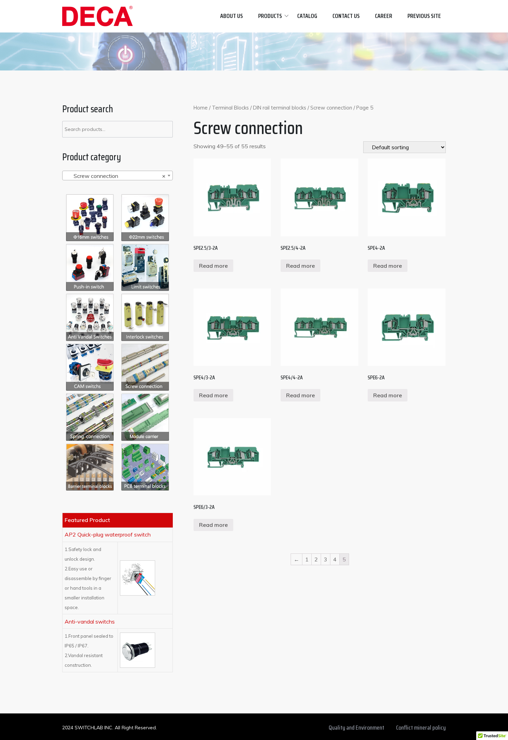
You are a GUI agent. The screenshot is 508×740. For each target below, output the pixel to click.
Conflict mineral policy (421, 727)
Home (201, 107)
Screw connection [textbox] (115, 175)
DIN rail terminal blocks (279, 107)
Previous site (424, 16)
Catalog (307, 16)
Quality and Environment (356, 727)
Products (270, 16)
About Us (231, 16)
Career (383, 16)
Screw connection (331, 107)
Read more (213, 265)
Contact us (346, 16)
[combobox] (117, 175)
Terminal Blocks (230, 107)
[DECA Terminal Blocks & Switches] (97, 16)
